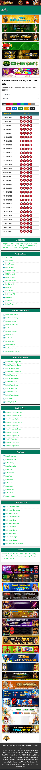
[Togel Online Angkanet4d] (20, 711)
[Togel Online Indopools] (20, 720)
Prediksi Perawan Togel (19, 556)
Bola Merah (9, 260)
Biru (14, 108)
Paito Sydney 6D (10, 402)
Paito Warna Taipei (11, 392)
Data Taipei (9, 486)
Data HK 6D (9, 493)
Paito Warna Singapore (13, 362)
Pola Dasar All (10, 294)
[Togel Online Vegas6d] (20, 605)
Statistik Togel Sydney (12, 419)
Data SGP (5, 755)
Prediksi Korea (10, 338)
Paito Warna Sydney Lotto (29, 764)
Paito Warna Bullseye (12, 378)
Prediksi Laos (9, 328)
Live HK (11, 558)
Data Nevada (9, 489)
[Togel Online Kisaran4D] (20, 46)
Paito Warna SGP (26, 752)
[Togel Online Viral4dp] (20, 72)
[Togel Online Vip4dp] (20, 676)
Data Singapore (10, 456)
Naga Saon (28, 244)
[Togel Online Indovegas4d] (20, 738)
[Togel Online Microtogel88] (20, 569)
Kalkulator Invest (10, 281)
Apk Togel (5, 553)
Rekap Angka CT (11, 304)
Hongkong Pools (8, 244)
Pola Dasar (9, 291)
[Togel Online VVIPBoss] (20, 19)
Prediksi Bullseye (11, 331)
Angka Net (12, 750)
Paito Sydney (19, 246)
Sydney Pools (7, 759)
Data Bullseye (10, 473)
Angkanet (34, 757)
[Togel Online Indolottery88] (20, 702)
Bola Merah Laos (11, 520)
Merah (9, 108)
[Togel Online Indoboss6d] (20, 578)
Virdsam (5, 750)
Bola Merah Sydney (11, 513)
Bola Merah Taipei (11, 537)
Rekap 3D (8, 297)
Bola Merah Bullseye (12, 523)
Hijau (20, 108)
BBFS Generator (10, 274)
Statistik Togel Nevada (12, 446)
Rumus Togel (23, 553)
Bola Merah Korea (11, 530)
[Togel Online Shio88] (20, 729)
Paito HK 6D (9, 398)
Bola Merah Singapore (12, 507)
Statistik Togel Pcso (12, 432)
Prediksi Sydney (10, 321)
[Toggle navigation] (37, 10)
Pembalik (8, 287)
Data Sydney (9, 463)
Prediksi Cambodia (11, 324)
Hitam (32, 108)
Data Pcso (8, 476)
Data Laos (8, 469)
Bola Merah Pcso (11, 527)
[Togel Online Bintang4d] (20, 623)
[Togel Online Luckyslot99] (20, 667)
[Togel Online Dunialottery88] (20, 685)
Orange (27, 108)
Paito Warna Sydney (12, 368)
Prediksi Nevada (10, 348)
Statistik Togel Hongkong (13, 415)
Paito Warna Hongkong (13, 365)
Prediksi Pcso (9, 334)
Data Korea (9, 479)
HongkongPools (29, 759)
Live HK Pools (6, 556)
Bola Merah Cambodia (12, 517)
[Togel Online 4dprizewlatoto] (20, 640)
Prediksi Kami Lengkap (12, 351)
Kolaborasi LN (9, 284)
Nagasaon (19, 244)
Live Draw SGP (7, 248)
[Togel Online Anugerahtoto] (20, 694)
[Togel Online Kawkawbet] (20, 596)
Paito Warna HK (7, 258)
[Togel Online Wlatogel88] (20, 631)
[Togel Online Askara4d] (20, 614)
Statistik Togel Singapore (13, 412)
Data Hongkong (10, 459)
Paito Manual (9, 264)
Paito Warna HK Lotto (25, 762)
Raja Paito (31, 556)
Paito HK (10, 246)
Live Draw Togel (10, 270)
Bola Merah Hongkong (12, 510)
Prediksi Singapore (11, 314)
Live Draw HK (31, 246)
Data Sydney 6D (10, 496)
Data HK (35, 752)
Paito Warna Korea (11, 385)
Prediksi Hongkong (11, 318)
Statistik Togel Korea (12, 435)
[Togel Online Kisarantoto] (20, 55)
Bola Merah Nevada (11, 540)
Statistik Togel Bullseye (13, 429)
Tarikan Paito (13, 553)
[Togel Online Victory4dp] (20, 587)
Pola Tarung (32, 553)
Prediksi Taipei (10, 344)
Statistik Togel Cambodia (13, 422)
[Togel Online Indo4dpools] (20, 658)
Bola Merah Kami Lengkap (14, 543)
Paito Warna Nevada (12, 395)
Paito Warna (9, 267)
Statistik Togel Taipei (12, 442)
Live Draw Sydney (21, 248)
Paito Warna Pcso (11, 382)
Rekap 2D (8, 301)
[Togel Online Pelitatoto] (20, 63)
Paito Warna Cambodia (13, 372)
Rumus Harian (10, 277)
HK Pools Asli (20, 766)
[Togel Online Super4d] (20, 37)
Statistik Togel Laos (11, 425)
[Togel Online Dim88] (20, 28)
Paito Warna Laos (11, 375)
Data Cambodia (10, 466)
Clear (4, 104)
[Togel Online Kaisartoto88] (20, 649)
